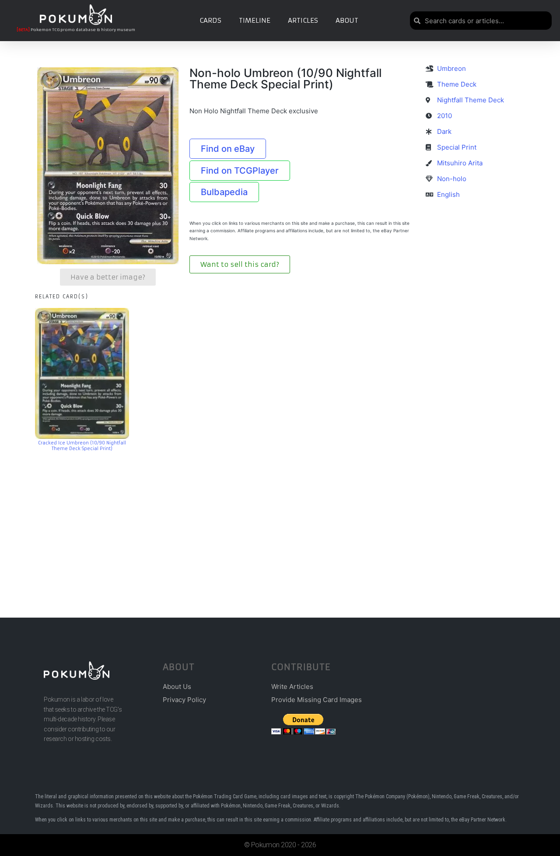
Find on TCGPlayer (240, 170)
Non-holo (451, 179)
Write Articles (292, 686)
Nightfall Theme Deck (470, 100)
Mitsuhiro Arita (460, 163)
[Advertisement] (280, 521)
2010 (444, 116)
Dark (444, 131)
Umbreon (451, 68)
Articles (303, 20)
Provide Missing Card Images (316, 699)
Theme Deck (456, 84)
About (347, 20)
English (448, 194)
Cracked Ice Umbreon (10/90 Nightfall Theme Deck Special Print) (82, 445)
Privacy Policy (184, 699)
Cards (210, 20)
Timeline (254, 20)
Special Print (456, 147)
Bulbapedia (224, 192)
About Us (177, 686)
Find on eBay (228, 148)
